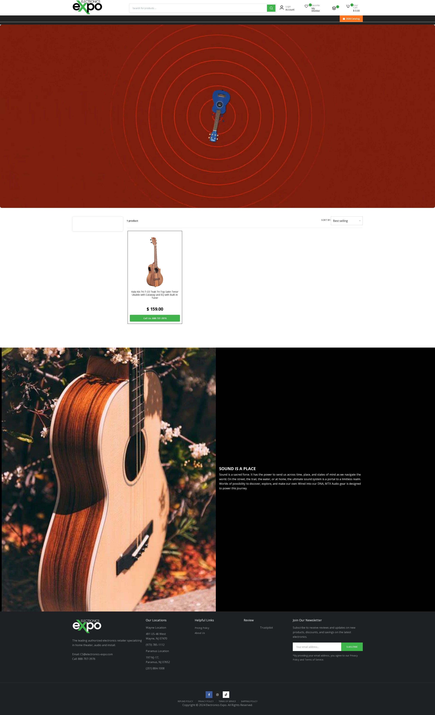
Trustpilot (266, 627)
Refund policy (185, 701)
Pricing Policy (202, 627)
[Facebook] (209, 694)
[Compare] (334, 8)
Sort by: (326, 220)
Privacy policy (206, 701)
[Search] (271, 8)
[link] (428, 690)
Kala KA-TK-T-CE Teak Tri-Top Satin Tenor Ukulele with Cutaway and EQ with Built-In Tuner (154, 294)
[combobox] (198, 8)
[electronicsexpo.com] (87, 15)
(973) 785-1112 (155, 645)
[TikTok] (226, 694)
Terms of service (227, 701)
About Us (200, 633)
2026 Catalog (353, 18)
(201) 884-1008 (155, 668)
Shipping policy (249, 701)
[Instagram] (217, 694)
